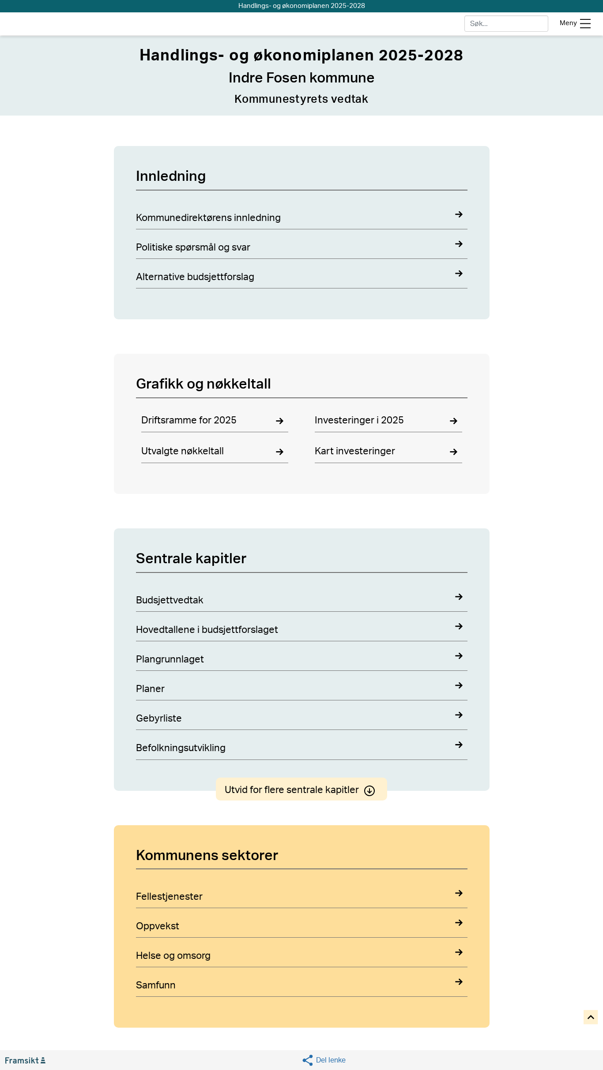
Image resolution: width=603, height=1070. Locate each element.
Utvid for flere (292, 790)
